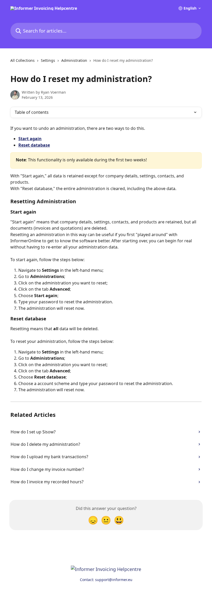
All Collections (22, 60)
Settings (48, 60)
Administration (74, 60)
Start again (30, 138)
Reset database (34, 145)
